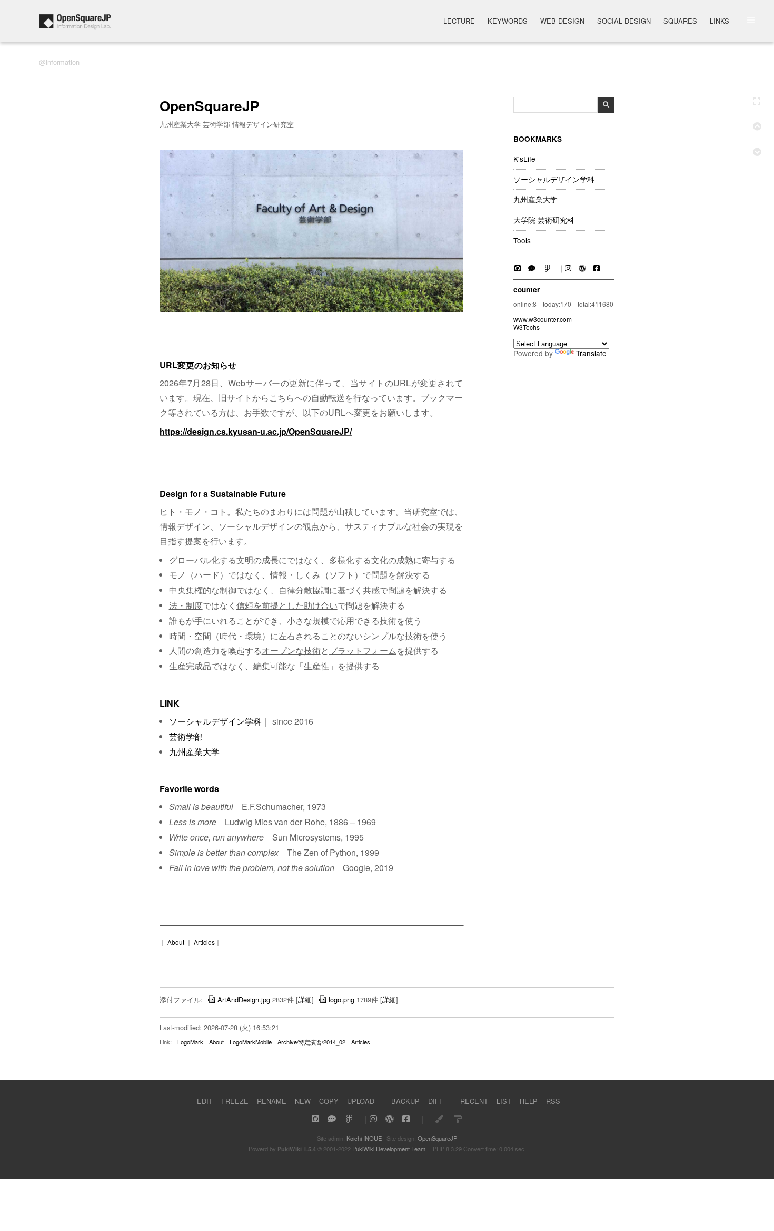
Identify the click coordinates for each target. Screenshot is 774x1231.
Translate (591, 353)
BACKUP (405, 1101)
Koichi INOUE (364, 1138)
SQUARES (680, 22)
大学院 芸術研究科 (543, 220)
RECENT (474, 1101)
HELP (529, 1101)
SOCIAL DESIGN (624, 22)
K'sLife (524, 159)
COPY (329, 1101)
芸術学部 (186, 736)
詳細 (305, 999)
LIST (504, 1101)
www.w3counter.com (542, 319)
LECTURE (459, 22)
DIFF (435, 1101)
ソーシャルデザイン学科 (553, 179)
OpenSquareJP (437, 1138)
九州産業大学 (535, 199)
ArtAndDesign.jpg (243, 999)
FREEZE (235, 1101)
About (175, 941)
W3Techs (526, 327)
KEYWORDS (508, 22)
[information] (75, 26)
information (63, 62)
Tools (522, 241)
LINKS (719, 22)
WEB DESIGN (562, 22)
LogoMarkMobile (251, 1042)
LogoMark (190, 1042)
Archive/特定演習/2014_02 (311, 1042)
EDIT (205, 1101)
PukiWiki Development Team (388, 1149)
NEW (303, 1101)
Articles (204, 941)
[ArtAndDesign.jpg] (311, 310)
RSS (553, 1101)
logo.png (341, 999)
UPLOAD (360, 1101)
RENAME (271, 1101)
